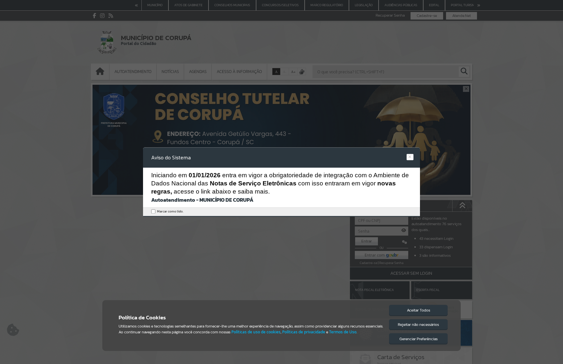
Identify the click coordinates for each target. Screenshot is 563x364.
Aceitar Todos (418, 310)
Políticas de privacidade (303, 332)
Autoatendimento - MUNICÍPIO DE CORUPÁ (202, 200)
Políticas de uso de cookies (256, 332)
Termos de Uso (342, 332)
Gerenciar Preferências (418, 339)
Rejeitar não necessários (418, 325)
